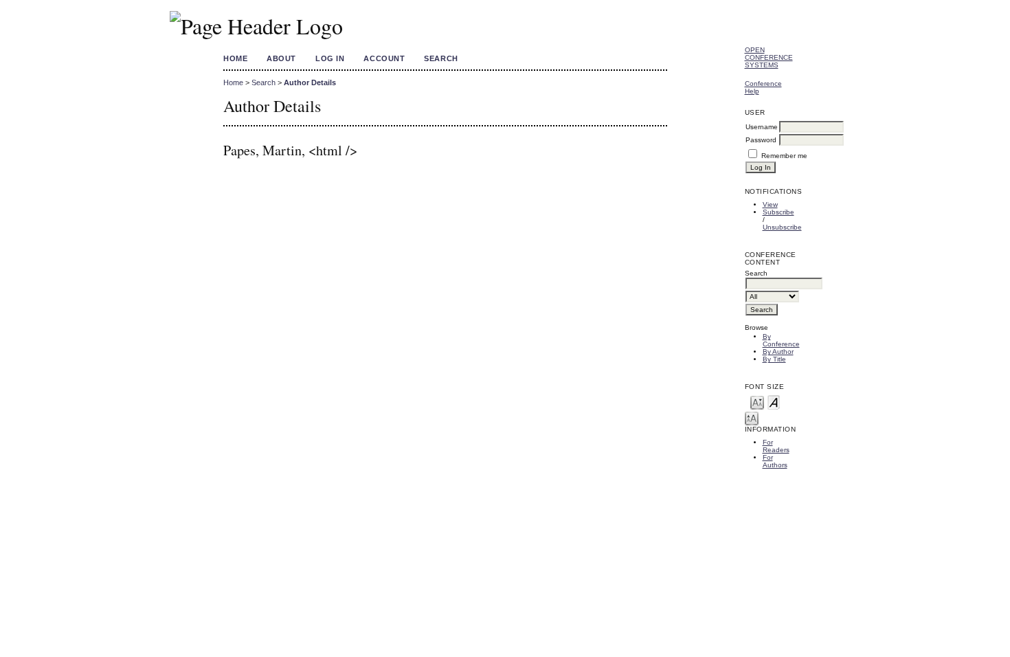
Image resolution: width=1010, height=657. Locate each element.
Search (441, 58)
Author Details (310, 82)
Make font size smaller (757, 402)
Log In (329, 58)
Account (384, 58)
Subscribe (778, 212)
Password (760, 140)
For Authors (775, 461)
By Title (774, 359)
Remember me (784, 155)
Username (761, 127)
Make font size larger (752, 417)
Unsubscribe (782, 227)
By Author (778, 351)
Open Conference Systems (769, 57)
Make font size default (774, 402)
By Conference (781, 340)
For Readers (776, 446)
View (770, 204)
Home (235, 58)
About (281, 58)
